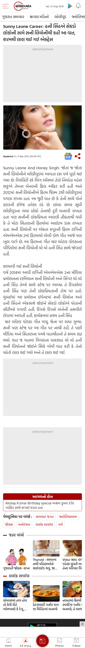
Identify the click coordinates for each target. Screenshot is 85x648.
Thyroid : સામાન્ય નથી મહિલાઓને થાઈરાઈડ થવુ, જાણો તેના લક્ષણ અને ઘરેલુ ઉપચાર (45, 564)
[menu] (6, 6)
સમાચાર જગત (45, 516)
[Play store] (70, 6)
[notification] (78, 6)
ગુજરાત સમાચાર (13, 16)
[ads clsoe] (82, 624)
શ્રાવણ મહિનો (39, 16)
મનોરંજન (24, 524)
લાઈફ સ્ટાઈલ (44, 524)
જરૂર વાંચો (16, 535)
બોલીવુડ (60, 16)
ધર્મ (60, 524)
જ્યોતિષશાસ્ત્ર (68, 516)
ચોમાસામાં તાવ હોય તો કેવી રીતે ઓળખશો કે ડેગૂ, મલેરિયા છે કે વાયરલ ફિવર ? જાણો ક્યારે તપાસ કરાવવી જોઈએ (16, 604)
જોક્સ (9, 524)
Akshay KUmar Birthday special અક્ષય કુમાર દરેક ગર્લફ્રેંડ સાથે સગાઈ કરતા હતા (39, 505)
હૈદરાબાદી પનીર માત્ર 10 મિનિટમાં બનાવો (46, 607)
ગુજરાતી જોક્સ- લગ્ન (16, 568)
